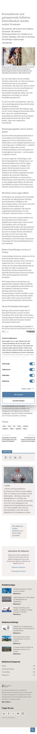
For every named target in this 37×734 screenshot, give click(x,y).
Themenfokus (18, 672)
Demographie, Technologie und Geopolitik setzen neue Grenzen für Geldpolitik (9, 439)
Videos (18, 666)
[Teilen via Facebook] (6, 457)
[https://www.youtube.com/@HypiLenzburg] (18, 713)
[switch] (32, 369)
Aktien (4, 426)
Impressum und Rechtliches (8, 717)
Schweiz (19, 426)
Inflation (12, 428)
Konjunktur (5, 428)
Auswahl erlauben (18, 401)
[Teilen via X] (10, 457)
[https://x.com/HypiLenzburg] (13, 713)
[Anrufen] (32, 729)
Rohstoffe (25, 426)
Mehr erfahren (6, 702)
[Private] (6, 686)
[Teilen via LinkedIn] (15, 457)
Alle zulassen (18, 394)
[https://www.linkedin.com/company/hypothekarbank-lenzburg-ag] (4, 713)
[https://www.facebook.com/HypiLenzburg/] (8, 713)
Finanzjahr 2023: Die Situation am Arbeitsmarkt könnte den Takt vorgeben (28, 439)
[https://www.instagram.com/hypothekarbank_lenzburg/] (23, 713)
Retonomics (18, 675)
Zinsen (9, 426)
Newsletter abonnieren (18, 567)
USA (14, 426)
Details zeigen (26, 389)
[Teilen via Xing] (20, 457)
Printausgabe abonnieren (18, 571)
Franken (25, 428)
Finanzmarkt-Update (18, 669)
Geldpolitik (18, 428)
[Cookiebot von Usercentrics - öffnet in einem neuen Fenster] (26, 332)
